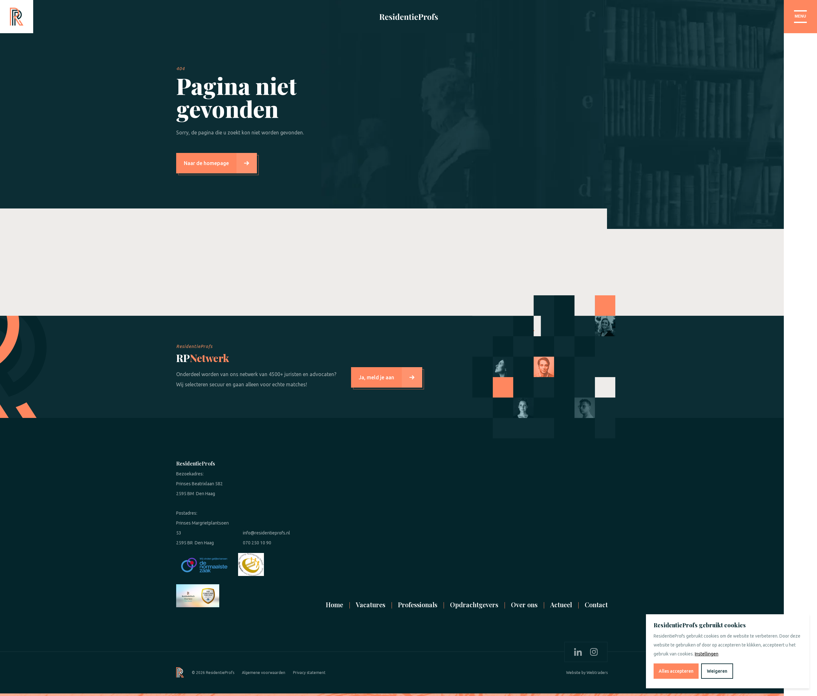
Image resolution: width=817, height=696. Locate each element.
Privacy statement (309, 672)
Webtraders (597, 672)
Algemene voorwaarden (263, 672)
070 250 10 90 (257, 542)
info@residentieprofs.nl (266, 532)
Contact (596, 604)
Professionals (417, 604)
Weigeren (717, 671)
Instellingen (706, 653)
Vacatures (370, 604)
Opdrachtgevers (474, 604)
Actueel (561, 604)
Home (334, 604)
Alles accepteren (676, 671)
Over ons (524, 604)
